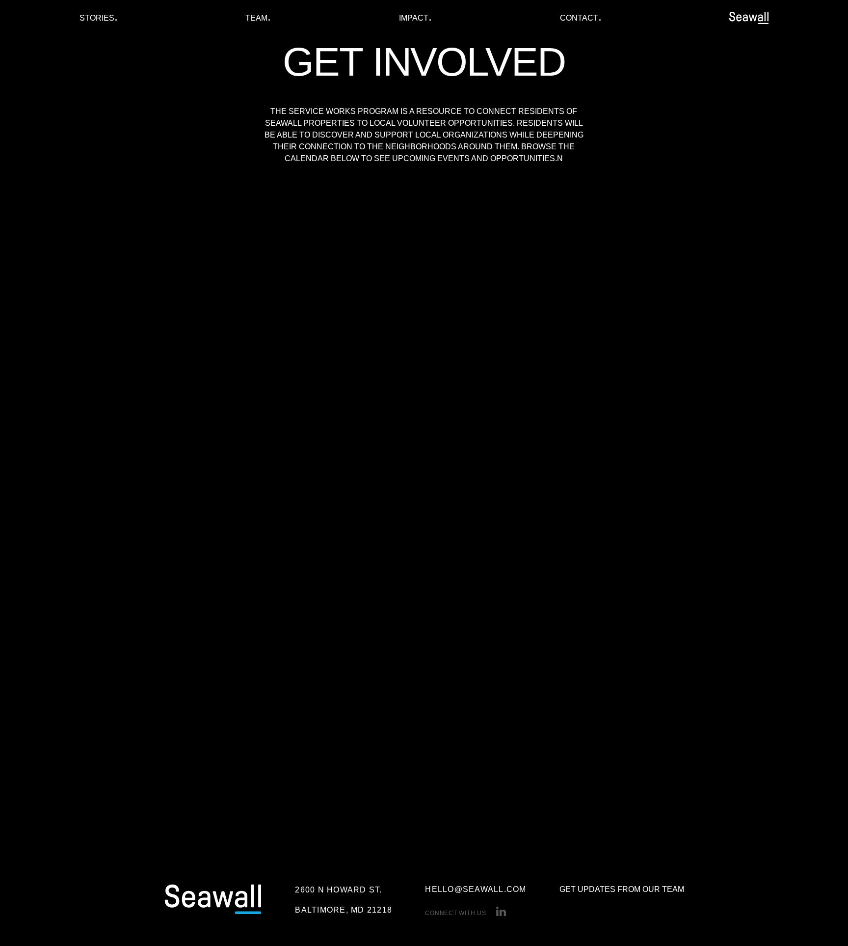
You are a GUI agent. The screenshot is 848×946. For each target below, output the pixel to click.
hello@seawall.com (475, 889)
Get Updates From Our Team (621, 889)
